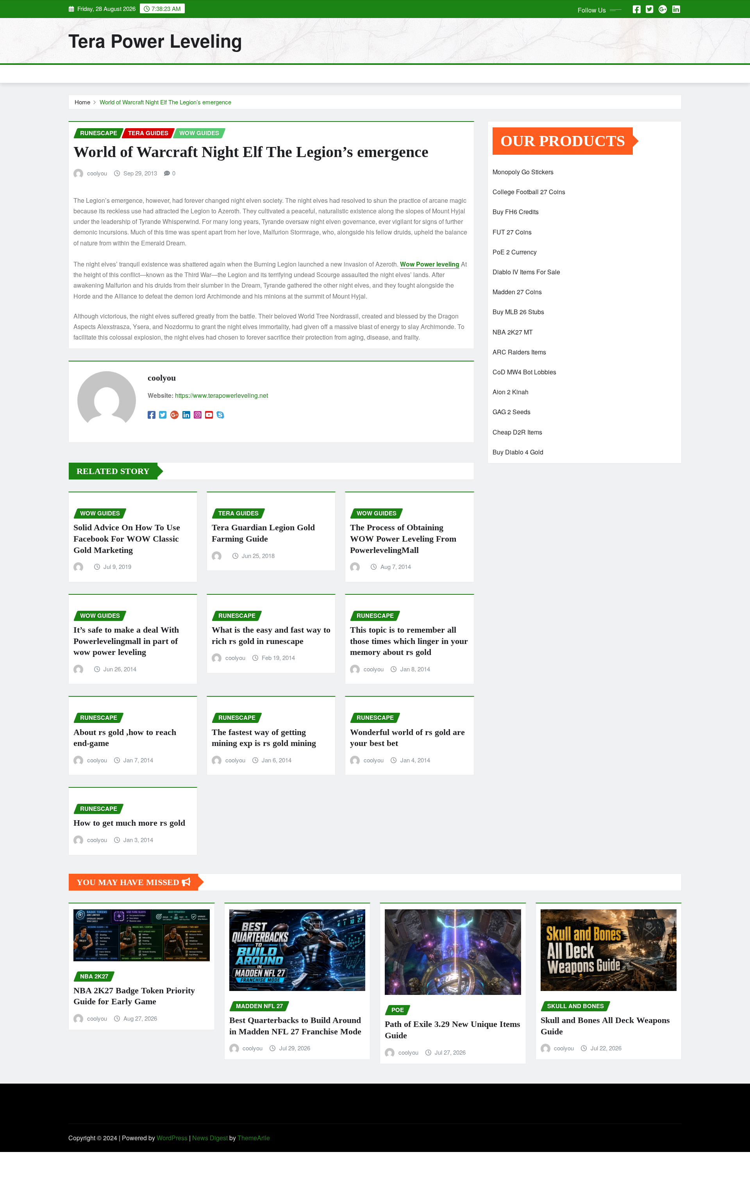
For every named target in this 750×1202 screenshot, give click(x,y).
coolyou (97, 173)
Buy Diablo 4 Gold (518, 451)
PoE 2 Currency (515, 251)
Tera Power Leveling (155, 40)
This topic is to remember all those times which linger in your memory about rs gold (409, 641)
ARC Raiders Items (519, 351)
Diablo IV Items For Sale (526, 271)
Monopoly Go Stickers (523, 171)
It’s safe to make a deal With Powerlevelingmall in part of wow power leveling (126, 641)
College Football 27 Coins (529, 191)
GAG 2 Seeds (511, 411)
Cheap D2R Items (517, 431)
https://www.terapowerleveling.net (221, 395)
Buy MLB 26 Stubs (518, 311)
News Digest (210, 1137)
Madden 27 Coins (517, 291)
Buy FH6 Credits (516, 211)
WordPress (172, 1137)
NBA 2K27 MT (513, 331)
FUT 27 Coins (512, 231)
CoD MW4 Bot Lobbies (524, 371)
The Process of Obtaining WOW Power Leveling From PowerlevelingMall (403, 538)
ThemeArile (254, 1137)
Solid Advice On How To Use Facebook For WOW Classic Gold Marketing (126, 538)
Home (82, 102)
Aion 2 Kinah (511, 391)
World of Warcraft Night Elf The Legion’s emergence (165, 102)
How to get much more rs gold (129, 823)
